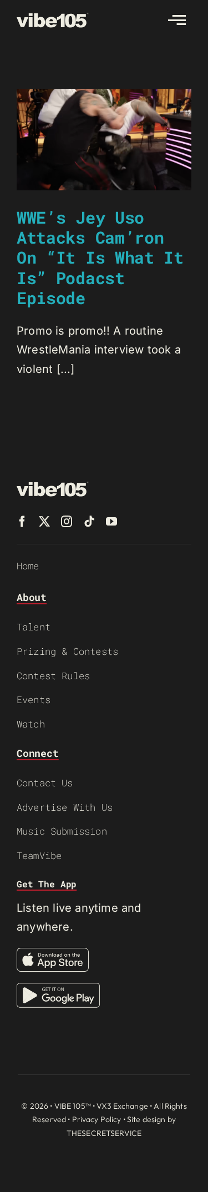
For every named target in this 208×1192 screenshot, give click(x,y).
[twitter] (44, 521)
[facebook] (22, 521)
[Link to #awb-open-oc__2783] (177, 20)
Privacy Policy (96, 1119)
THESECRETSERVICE (104, 1133)
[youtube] (111, 521)
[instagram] (66, 521)
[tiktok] (89, 521)
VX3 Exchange (122, 1106)
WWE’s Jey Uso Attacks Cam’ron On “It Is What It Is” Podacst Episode (100, 257)
